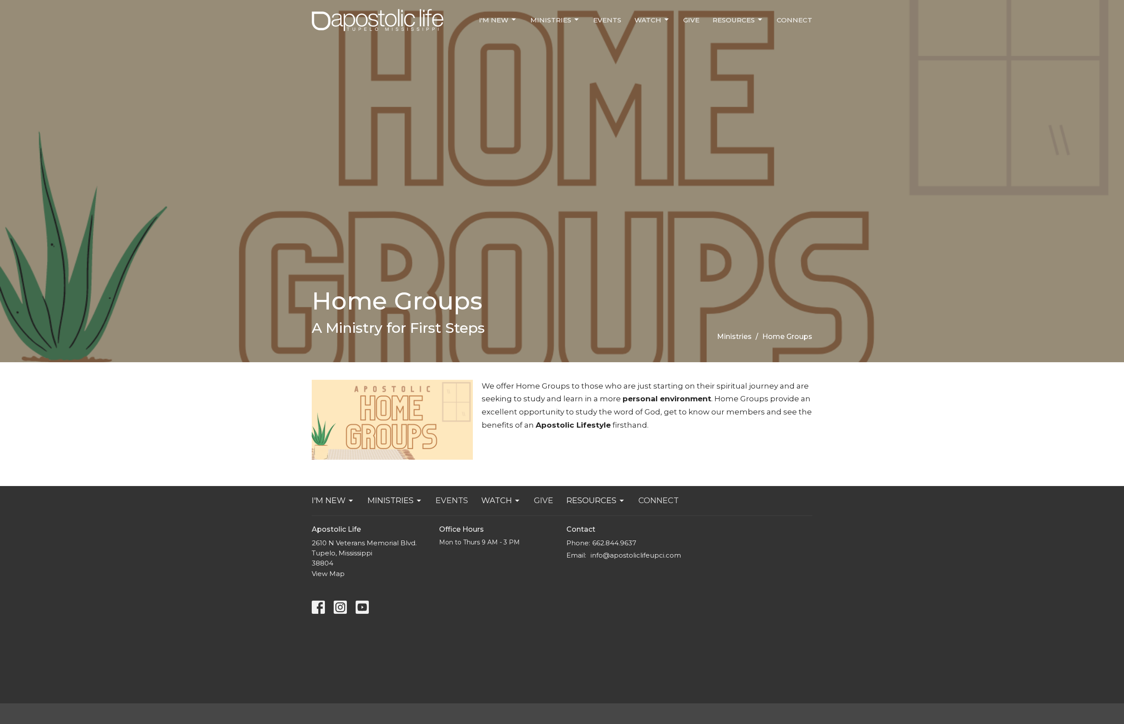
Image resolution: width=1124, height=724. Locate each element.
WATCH (647, 20)
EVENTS (607, 20)
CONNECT (794, 20)
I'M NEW (493, 20)
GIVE (691, 20)
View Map (328, 573)
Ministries (734, 336)
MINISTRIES (550, 20)
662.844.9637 (614, 543)
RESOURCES (734, 20)
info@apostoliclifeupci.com (636, 555)
